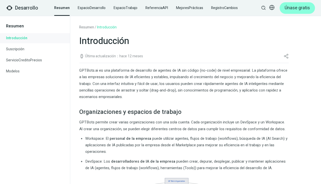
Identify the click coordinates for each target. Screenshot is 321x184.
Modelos (13, 71)
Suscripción (15, 49)
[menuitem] (35, 38)
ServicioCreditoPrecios (24, 60)
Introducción (16, 38)
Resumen (86, 27)
